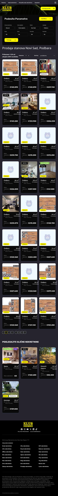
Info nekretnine (6, 449)
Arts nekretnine (6, 463)
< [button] (3, 332)
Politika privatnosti (23, 431)
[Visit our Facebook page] (22, 429)
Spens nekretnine (25, 454)
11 (22, 332)
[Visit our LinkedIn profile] (33, 429)
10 (19, 332)
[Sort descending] (28, 55)
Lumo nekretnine (44, 466)
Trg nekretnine (43, 460)
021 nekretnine (43, 446)
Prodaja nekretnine (26, 466)
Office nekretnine (7, 452)
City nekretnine (24, 446)
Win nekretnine (43, 454)
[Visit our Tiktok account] (36, 429)
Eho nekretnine (6, 454)
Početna (4, 2)
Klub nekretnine (43, 452)
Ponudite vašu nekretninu (25, 2)
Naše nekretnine (12, 2)
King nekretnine (25, 460)
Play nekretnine (43, 457)
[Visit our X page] (30, 429)
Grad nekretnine (7, 446)
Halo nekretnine (25, 452)
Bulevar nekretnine (44, 449)
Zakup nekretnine (7, 466)
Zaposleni (37, 2)
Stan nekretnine (7, 457)
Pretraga (9, 40)
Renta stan (42, 463)
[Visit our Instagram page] (25, 429)
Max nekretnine (6, 460)
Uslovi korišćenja (35, 431)
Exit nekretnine (24, 457)
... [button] (14, 332)
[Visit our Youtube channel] (27, 429)
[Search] (54, 8)
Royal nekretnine (25, 449)
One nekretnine (24, 463)
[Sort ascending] (26, 55)
